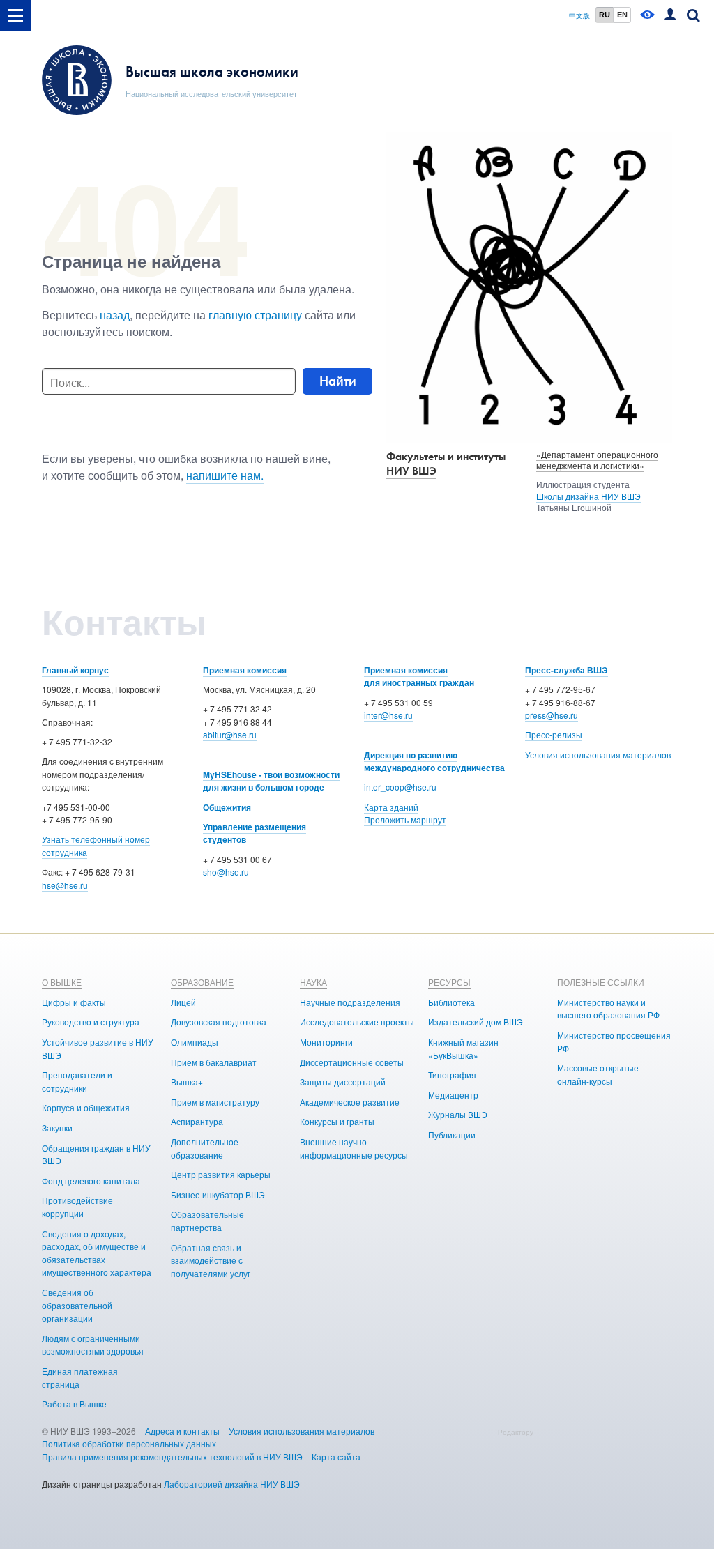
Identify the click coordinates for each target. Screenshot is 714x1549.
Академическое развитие (350, 1102)
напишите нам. (225, 475)
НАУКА (313, 982)
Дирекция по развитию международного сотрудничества (434, 761)
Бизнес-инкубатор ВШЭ (218, 1194)
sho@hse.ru (226, 872)
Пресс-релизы (553, 734)
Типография (452, 1075)
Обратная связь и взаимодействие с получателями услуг (210, 1260)
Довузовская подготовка (218, 1022)
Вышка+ (187, 1082)
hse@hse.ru (65, 885)
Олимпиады (194, 1042)
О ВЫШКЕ (62, 982)
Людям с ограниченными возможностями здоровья (93, 1344)
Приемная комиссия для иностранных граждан (419, 676)
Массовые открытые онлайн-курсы (598, 1074)
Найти (337, 381)
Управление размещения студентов (254, 833)
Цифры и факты (74, 1002)
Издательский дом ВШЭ (475, 1022)
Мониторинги (326, 1042)
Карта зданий (391, 807)
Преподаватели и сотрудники (77, 1081)
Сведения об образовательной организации (77, 1305)
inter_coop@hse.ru (400, 787)
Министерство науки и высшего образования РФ (608, 1008)
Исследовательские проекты (357, 1022)
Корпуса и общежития (86, 1107)
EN (622, 14)
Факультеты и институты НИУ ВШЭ (446, 463)
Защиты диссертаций (343, 1082)
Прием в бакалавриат (214, 1062)
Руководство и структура (90, 1022)
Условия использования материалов (598, 755)
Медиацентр (453, 1095)
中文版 (579, 16)
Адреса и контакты (182, 1431)
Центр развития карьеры (221, 1174)
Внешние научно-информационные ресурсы (354, 1148)
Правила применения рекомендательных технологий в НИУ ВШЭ (172, 1457)
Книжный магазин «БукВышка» (463, 1048)
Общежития (227, 807)
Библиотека (451, 1002)
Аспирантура (197, 1121)
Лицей (183, 1002)
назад (115, 315)
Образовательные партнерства (207, 1220)
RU (604, 14)
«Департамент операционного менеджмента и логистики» (597, 460)
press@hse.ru (551, 715)
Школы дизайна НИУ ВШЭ (588, 496)
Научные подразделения (350, 1002)
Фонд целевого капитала (91, 1180)
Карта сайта (336, 1457)
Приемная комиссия (245, 670)
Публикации (452, 1134)
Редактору (515, 1432)
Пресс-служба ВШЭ (566, 670)
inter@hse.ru (388, 715)
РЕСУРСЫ (449, 982)
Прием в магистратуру (215, 1102)
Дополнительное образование (204, 1148)
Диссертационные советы (352, 1062)
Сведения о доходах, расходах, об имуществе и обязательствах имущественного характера (96, 1253)
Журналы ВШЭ (457, 1114)
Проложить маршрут (405, 819)
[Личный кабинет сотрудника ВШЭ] (670, 15)
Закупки (57, 1128)
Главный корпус (75, 670)
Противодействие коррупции (77, 1206)
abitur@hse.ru (230, 734)
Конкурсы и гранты (337, 1121)
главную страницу (255, 315)
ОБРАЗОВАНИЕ (202, 982)
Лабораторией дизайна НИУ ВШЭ (232, 1484)
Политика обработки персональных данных (129, 1443)
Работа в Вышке (74, 1404)
